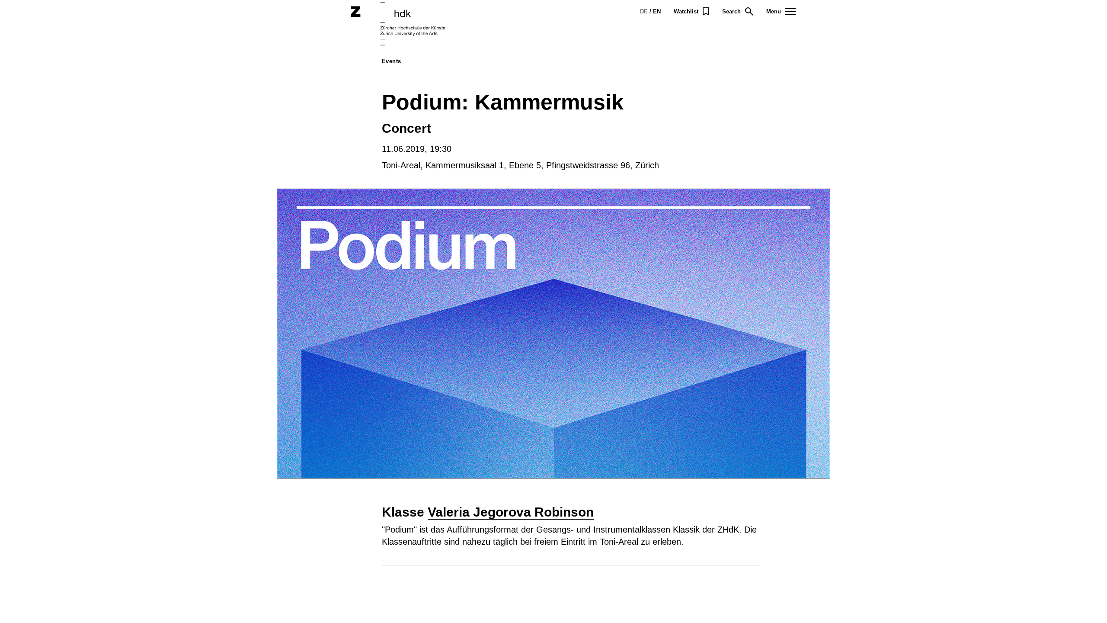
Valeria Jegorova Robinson (511, 512)
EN (657, 11)
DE (644, 11)
